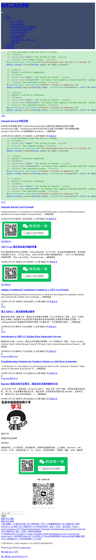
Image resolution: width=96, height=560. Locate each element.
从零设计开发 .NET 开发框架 (23, 27)
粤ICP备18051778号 (9, 552)
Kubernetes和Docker (9, 356)
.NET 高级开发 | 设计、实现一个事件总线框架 (21, 531)
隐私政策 (10, 48)
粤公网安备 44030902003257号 (14, 557)
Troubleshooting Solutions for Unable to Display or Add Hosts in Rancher (39, 361)
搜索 (3, 516)
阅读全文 (52, 136)
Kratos (9, 548)
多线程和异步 (17, 37)
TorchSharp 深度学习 (20, 32)
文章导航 (10, 45)
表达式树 (15, 42)
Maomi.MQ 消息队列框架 (22, 29)
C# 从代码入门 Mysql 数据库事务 (45, 536)
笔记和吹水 (6, 241)
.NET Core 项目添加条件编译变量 (19, 246)
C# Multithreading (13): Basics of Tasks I (17, 534)
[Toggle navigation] (2, 12)
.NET (3, 116)
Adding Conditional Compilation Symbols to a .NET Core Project (35, 289)
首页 (8, 16)
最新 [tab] (3, 519)
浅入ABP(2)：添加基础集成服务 (18, 311)
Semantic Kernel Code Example (17, 207)
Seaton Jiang (26, 548)
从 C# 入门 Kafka (18, 35)
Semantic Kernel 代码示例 (14, 121)
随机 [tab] (12, 519)
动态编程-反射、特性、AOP (23, 40)
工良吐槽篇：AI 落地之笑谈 (13, 524)
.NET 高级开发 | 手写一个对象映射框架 (43, 524)
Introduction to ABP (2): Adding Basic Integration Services (31, 336)
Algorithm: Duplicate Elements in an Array (51, 534)
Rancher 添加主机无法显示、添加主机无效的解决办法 (29, 383)
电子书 (9, 19)
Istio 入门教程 (17, 21)
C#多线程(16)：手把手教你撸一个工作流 (23, 539)
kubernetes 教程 (17, 24)
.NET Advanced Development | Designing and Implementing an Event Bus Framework (50, 529)
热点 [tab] (8, 519)
